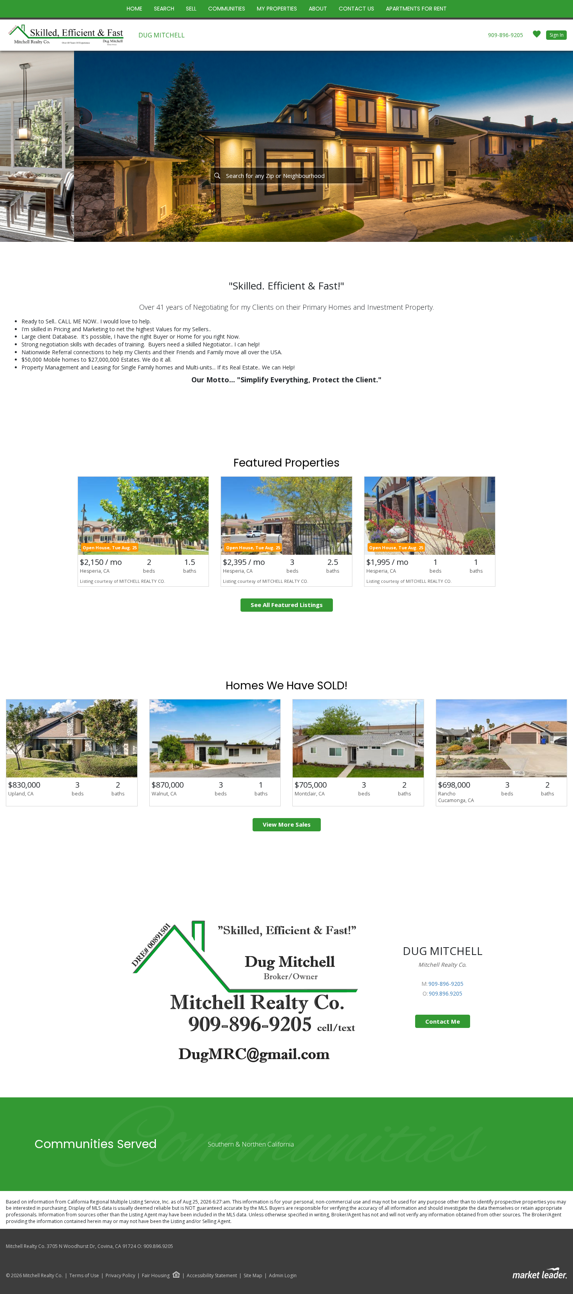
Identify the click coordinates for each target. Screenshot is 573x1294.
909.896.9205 (445, 993)
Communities (226, 8)
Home (134, 8)
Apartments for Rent (416, 8)
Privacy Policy (120, 1276)
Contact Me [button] (442, 1021)
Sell (191, 8)
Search (164, 8)
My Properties (277, 8)
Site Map (253, 1276)
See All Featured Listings (287, 605)
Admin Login (283, 1276)
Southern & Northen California (251, 1144)
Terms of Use (84, 1276)
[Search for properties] (217, 175)
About (318, 8)
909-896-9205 (505, 35)
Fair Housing (156, 1275)
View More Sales (287, 824)
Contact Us (356, 8)
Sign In (557, 35)
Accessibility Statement (212, 1276)
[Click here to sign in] (536, 36)
